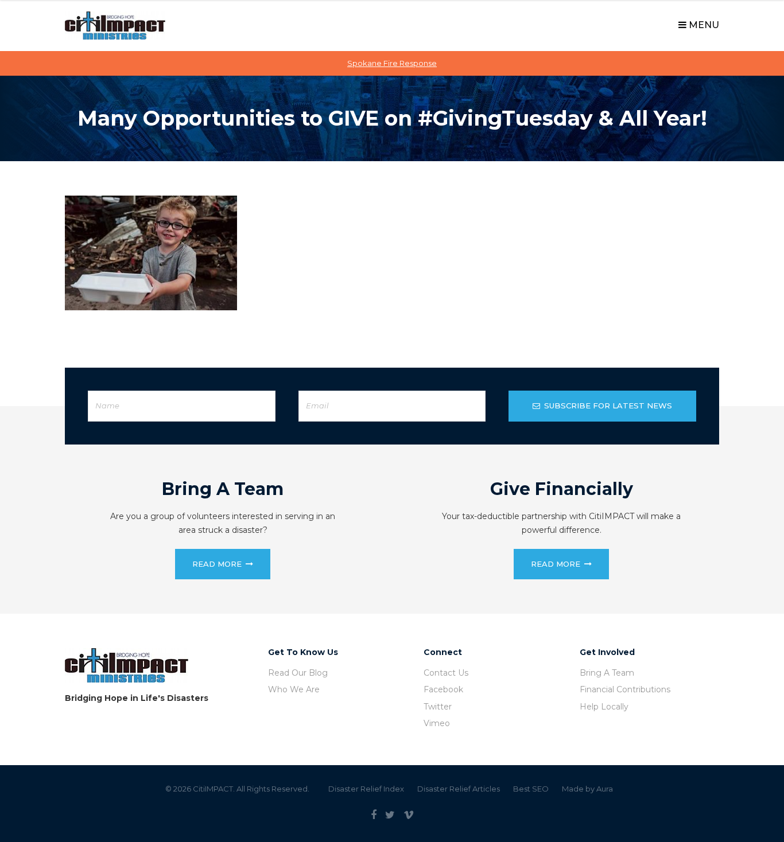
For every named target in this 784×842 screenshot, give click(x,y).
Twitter (438, 706)
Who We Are (294, 689)
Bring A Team (607, 673)
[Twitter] (390, 815)
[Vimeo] (408, 815)
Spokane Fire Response (392, 63)
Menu (702, 25)
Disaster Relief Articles (458, 788)
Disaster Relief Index (366, 788)
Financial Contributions (625, 689)
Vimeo (437, 723)
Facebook (443, 689)
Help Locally (604, 706)
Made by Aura (587, 788)
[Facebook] (374, 815)
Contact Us (446, 673)
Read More (217, 563)
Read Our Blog (298, 673)
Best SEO (531, 788)
